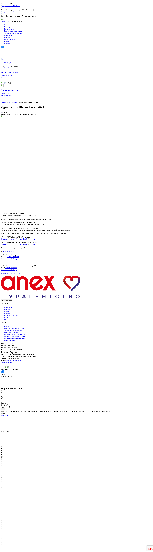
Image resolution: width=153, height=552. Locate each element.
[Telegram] (8, 66)
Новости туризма (9, 39)
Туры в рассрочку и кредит (13, 33)
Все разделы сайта (6, 300)
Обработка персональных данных (15, 336)
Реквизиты (7, 317)
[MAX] (4, 66)
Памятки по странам (11, 332)
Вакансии (7, 37)
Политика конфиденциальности (14, 334)
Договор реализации (11, 315)
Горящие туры (9, 29)
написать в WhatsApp (9, 259)
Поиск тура (8, 27)
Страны (6, 25)
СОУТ (6, 319)
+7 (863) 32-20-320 (9, 251)
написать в (6, 270)
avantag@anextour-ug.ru (13, 360)
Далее (3, 409)
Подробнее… (5, 415)
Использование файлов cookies (14, 338)
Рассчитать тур (6, 78)
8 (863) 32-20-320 (6, 21)
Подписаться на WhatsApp (11, 6)
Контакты (7, 43)
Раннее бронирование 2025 (13, 31)
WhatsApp (13, 270)
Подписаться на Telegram (10, 12)
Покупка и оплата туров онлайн (14, 328)
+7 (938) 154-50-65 (13, 257)
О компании (8, 35)
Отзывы (6, 41)
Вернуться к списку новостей (10, 273)
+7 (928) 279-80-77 (11, 268)
